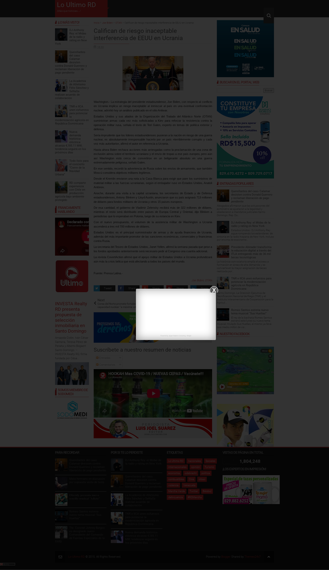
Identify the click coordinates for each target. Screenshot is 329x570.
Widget (189, 336)
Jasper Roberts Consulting (177, 336)
